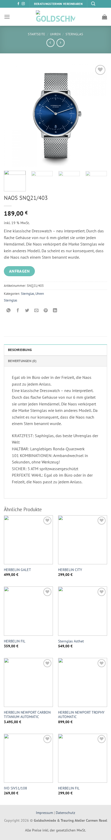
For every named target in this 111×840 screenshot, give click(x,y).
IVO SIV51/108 (15, 788)
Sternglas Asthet (71, 641)
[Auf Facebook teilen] (18, 310)
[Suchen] (93, 3)
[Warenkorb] (104, 16)
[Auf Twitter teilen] (27, 310)
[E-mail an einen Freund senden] (36, 310)
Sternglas (74, 34)
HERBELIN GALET (17, 570)
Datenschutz (65, 812)
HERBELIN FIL (14, 641)
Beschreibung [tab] (20, 350)
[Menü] (7, 16)
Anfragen (19, 271)
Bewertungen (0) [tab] (22, 361)
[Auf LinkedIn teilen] (55, 310)
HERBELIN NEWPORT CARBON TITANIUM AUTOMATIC (27, 714)
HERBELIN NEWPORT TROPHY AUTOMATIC (81, 714)
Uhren (55, 34)
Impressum (45, 812)
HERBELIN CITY (70, 570)
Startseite (36, 34)
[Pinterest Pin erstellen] (46, 310)
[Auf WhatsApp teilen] (8, 310)
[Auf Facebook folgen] (18, 4)
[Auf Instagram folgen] (23, 4)
